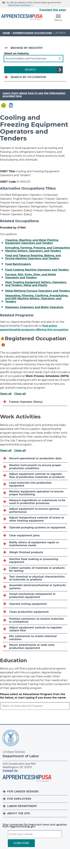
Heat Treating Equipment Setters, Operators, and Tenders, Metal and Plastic (36, 284)
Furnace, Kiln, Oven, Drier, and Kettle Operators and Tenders (30, 276)
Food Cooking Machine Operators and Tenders (37, 269)
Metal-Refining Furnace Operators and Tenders (37, 290)
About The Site (18, 813)
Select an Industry (16, 53)
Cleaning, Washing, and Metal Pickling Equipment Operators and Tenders (31, 242)
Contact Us (10, 770)
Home (6, 32)
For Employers (19, 798)
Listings (60, 32)
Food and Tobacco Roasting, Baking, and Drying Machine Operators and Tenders (33, 257)
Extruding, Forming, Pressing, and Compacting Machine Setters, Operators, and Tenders (37, 249)
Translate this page (52, 9)
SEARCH (30, 69)
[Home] (21, 17)
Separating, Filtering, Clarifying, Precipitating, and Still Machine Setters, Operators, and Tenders (36, 298)
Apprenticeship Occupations (32, 32)
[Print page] (3, 106)
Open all (6, 393)
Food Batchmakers (18, 264)
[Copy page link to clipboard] (11, 105)
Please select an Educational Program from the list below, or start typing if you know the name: (33, 696)
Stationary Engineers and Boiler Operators (34, 307)
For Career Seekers (23, 791)
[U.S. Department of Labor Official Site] (11, 738)
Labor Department (22, 806)
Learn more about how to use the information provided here (34, 95)
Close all (20, 393)
